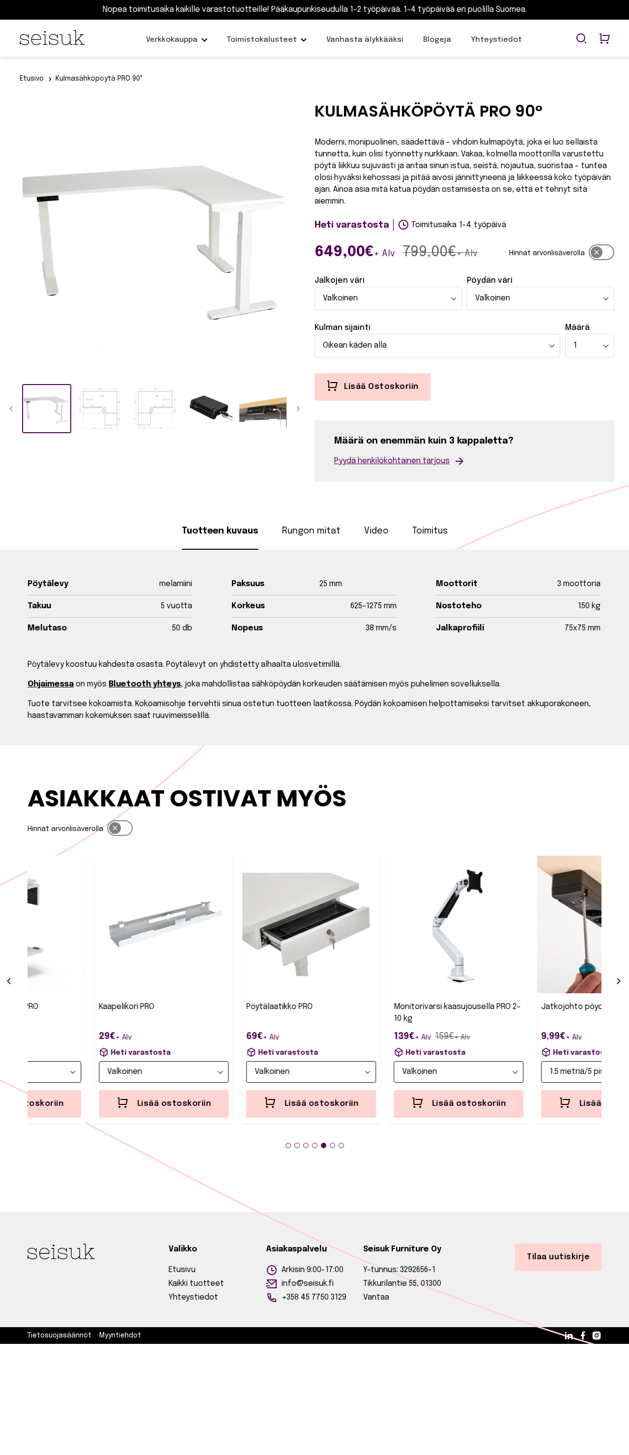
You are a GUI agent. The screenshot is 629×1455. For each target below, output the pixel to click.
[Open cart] (604, 39)
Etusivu (182, 1270)
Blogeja (437, 45)
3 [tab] (306, 1145)
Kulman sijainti (342, 328)
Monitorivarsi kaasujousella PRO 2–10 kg (394, 1013)
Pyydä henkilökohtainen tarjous (392, 461)
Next (297, 238)
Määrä (577, 328)
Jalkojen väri (339, 280)
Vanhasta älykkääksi (364, 45)
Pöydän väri (490, 280)
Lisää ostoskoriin (112, 1103)
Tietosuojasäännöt (59, 1335)
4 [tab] (314, 1145)
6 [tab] (332, 1145)
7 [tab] (341, 1145)
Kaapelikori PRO (64, 1007)
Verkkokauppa (172, 45)
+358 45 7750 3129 (314, 1297)
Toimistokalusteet (262, 40)
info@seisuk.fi (308, 1283)
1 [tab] (288, 1145)
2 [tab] (297, 1145)
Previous (12, 238)
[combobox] (388, 298)
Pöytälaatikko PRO (217, 1007)
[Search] (581, 39)
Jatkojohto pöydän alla (521, 1007)
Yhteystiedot (496, 45)
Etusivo (32, 78)
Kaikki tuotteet (196, 1283)
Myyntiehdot (120, 1335)
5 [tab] (323, 1145)
